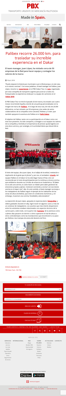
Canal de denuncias (52, 388)
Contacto (54, 24)
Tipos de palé (7, 351)
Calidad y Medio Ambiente (39, 351)
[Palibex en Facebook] (34, 330)
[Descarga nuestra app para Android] (39, 375)
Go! (60, 289)
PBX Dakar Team (10, 270)
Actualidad (46, 24)
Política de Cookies (39, 388)
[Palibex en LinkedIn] (49, 330)
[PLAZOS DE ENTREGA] (40, 313)
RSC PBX (18, 270)
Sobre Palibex (37, 24)
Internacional (18, 24)
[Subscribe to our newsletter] (33, 277)
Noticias (49, 343)
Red (28, 24)
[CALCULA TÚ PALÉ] (39, 320)
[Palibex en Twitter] (39, 330)
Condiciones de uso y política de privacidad (20, 388)
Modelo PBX (29, 345)
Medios (49, 347)
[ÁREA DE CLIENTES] (39, 306)
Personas (39, 355)
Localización (26, 1)
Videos (49, 345)
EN (43, 1)
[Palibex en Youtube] (54, 330)
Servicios (9, 24)
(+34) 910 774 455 (35, 1)
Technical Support (35, 381)
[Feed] (59, 330)
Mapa (29, 343)
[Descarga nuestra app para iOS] (26, 375)
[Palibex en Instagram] (44, 330)
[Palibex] (33, 6)
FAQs (39, 357)
